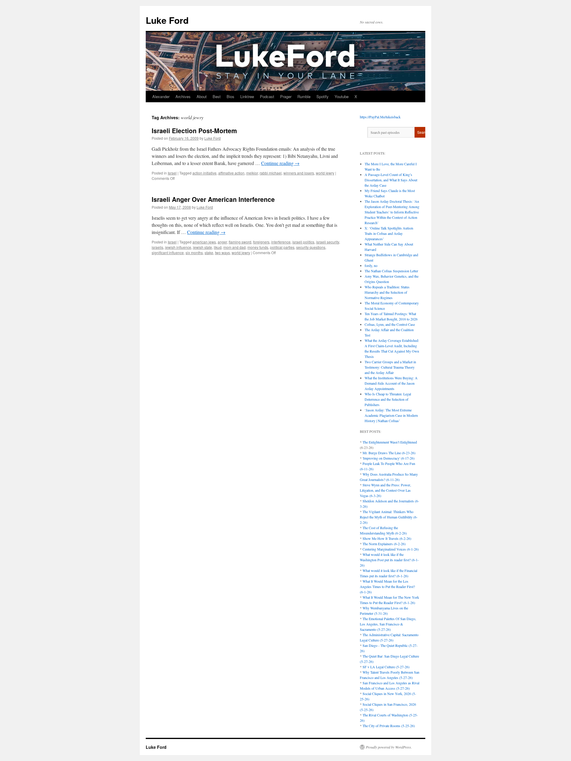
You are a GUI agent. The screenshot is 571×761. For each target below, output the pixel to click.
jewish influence (178, 247)
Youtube (342, 96)
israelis (157, 247)
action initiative (204, 172)
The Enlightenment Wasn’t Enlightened (390, 442)
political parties (282, 247)
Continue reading (280, 163)
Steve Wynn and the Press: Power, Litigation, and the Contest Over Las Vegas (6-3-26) (385, 490)
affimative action (231, 172)
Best (217, 96)
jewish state (202, 247)
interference (281, 241)
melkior (252, 172)
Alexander (161, 96)
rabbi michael (271, 172)
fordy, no (371, 265)
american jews (204, 241)
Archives (183, 96)
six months (194, 252)
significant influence (168, 252)
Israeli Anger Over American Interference (213, 199)
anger (222, 241)
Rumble (303, 96)
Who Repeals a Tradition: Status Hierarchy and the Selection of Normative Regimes (387, 292)
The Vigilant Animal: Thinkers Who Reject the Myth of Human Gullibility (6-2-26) (389, 517)
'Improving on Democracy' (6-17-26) (389, 458)
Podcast (267, 96)
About (202, 96)
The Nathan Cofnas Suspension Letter (391, 270)
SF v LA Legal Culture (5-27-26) (386, 666)
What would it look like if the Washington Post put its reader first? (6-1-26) (389, 559)
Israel (172, 172)
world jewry (325, 172)
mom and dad (234, 247)
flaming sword (240, 241)
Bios (230, 96)
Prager (285, 96)
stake (209, 252)
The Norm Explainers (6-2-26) (384, 543)
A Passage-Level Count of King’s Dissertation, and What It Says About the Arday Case (391, 180)
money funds (257, 247)
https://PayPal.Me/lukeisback (380, 116)
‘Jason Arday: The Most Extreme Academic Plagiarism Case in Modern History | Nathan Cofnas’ (391, 415)
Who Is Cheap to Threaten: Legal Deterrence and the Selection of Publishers (388, 399)
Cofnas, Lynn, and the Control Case (390, 324)
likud (218, 247)
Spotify (322, 96)
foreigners (261, 241)
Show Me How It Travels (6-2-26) (387, 538)
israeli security (327, 241)
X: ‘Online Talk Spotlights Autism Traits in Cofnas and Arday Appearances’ (389, 233)
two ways (222, 252)
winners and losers (298, 172)
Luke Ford (167, 20)
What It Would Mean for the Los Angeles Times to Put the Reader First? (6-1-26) (387, 586)
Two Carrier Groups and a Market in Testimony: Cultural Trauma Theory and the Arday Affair (390, 367)
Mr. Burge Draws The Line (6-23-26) (389, 452)
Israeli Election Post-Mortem (194, 130)
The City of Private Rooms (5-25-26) (389, 725)
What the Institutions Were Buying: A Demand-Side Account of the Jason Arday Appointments (391, 383)
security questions (310, 247)
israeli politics (303, 241)
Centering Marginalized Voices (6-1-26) (391, 549)
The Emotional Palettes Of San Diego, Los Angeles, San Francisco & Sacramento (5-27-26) (388, 624)
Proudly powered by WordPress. (389, 747)
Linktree (247, 96)
